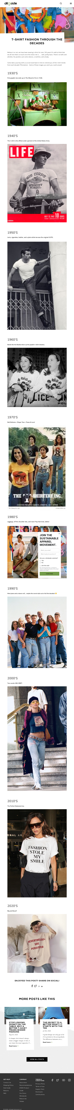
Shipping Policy (8, 1085)
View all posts (37, 1059)
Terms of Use (40, 1086)
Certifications (40, 1094)
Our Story (22, 1093)
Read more (13, 1046)
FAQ (4, 1093)
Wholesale (22, 1096)
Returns (6, 1090)
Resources (23, 1098)
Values (21, 1101)
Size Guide (6, 1088)
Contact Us (7, 1082)
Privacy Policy (40, 1084)
